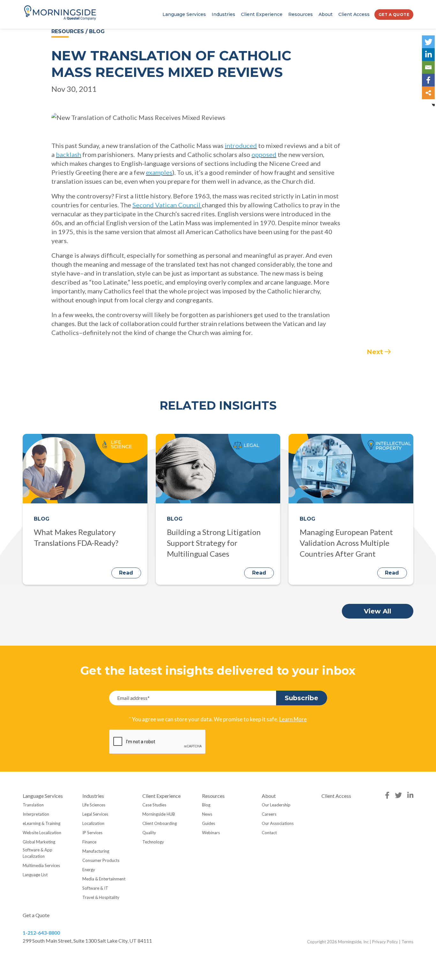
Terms (407, 941)
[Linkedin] (428, 54)
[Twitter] (428, 41)
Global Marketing (39, 841)
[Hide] (433, 105)
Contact (269, 832)
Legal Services (95, 814)
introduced (241, 145)
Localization (93, 823)
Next (375, 352)
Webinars (211, 832)
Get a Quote (394, 14)
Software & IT (95, 888)
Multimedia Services (41, 865)
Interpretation (36, 814)
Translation (33, 804)
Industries (223, 14)
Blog (206, 804)
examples (159, 172)
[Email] (428, 67)
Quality (149, 832)
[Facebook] (428, 80)
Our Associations (278, 823)
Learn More (293, 719)
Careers (269, 814)
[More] (428, 92)
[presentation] (157, 742)
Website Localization (42, 832)
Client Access (354, 14)
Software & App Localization (37, 853)
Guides (208, 823)
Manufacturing (95, 851)
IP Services (92, 832)
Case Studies (154, 804)
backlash (68, 154)
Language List (35, 874)
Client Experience (261, 14)
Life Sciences (93, 804)
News (207, 814)
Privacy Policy (385, 941)
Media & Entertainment (103, 878)
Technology (153, 841)
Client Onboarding (159, 823)
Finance (89, 841)
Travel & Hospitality (100, 897)
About (326, 14)
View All (377, 611)
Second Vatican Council (167, 205)
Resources (300, 14)
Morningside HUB (158, 814)
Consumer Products (100, 860)
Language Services (184, 14)
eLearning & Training (41, 823)
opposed (264, 154)
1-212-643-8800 (41, 933)
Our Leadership (276, 804)
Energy (88, 869)
